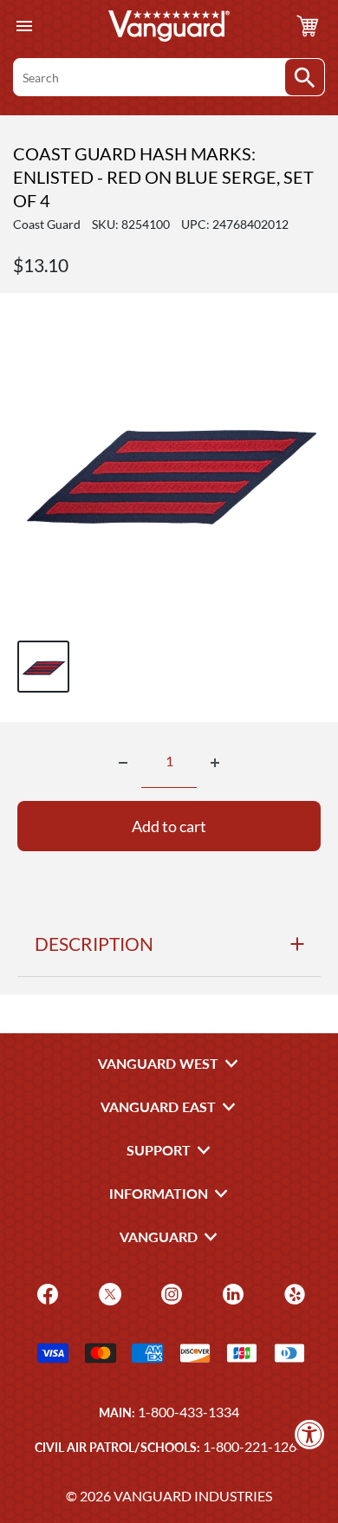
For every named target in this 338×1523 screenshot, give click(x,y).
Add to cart (169, 826)
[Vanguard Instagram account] (169, 1292)
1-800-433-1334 (188, 1411)
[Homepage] (169, 26)
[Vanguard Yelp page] (292, 1292)
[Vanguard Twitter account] (107, 1292)
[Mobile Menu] (24, 26)
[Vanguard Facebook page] (45, 1292)
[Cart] (307, 26)
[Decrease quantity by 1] (123, 763)
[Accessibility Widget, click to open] (309, 1434)
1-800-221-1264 (253, 1446)
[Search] (304, 77)
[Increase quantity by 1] (215, 763)
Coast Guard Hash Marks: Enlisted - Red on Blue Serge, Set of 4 (163, 177)
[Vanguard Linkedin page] (231, 1292)
